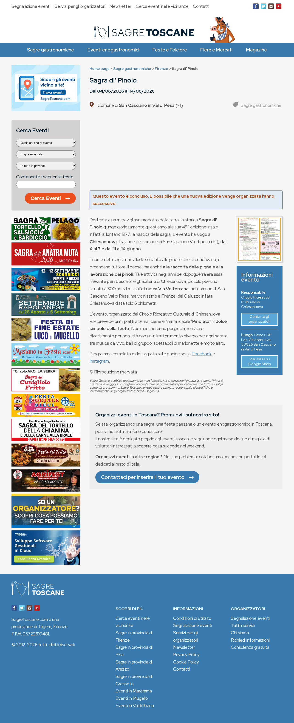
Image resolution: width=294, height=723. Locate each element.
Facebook (202, 354)
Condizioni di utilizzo (192, 618)
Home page (100, 68)
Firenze (161, 68)
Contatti (201, 6)
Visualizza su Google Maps (259, 361)
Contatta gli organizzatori (259, 319)
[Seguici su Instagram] (271, 7)
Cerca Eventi (46, 198)
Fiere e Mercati (216, 50)
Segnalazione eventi (30, 6)
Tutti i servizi (243, 625)
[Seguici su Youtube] (278, 7)
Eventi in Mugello (132, 698)
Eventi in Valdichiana (135, 706)
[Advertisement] (186, 151)
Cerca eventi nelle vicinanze (162, 6)
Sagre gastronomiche (50, 50)
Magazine (256, 50)
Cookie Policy (186, 662)
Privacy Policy (186, 655)
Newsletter (120, 6)
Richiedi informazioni (250, 640)
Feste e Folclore (170, 50)
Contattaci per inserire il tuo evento (142, 477)
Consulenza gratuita (250, 647)
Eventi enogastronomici (113, 50)
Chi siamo (240, 633)
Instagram (99, 361)
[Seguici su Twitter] (263, 7)
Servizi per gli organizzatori (80, 6)
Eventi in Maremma (134, 691)
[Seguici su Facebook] (256, 7)
